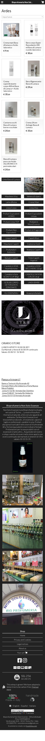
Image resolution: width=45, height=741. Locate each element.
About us (22, 648)
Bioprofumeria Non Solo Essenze (26, 2)
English (16, 706)
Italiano (32, 706)
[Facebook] (19, 661)
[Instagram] (25, 661)
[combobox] (22, 16)
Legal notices (22, 644)
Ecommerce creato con (22, 726)
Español (24, 706)
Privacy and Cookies (22, 640)
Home (22, 635)
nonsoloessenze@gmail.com (28, 723)
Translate (30, 713)
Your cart (21, 652)
